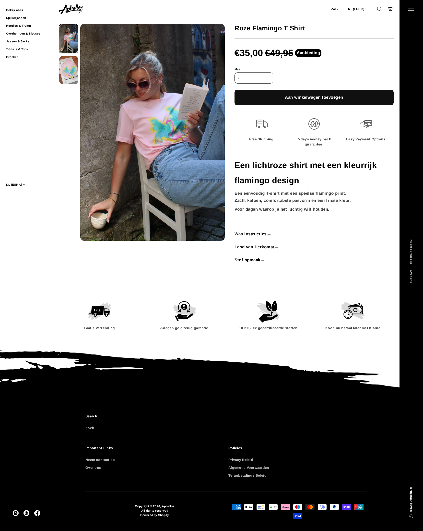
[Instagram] (15, 513)
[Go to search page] (379, 9)
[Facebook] (37, 513)
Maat (238, 69)
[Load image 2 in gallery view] (68, 70)
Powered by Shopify (154, 515)
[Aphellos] (71, 9)
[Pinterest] (26, 513)
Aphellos (168, 506)
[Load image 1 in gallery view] (68, 38)
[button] (379, 9)
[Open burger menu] (411, 9)
